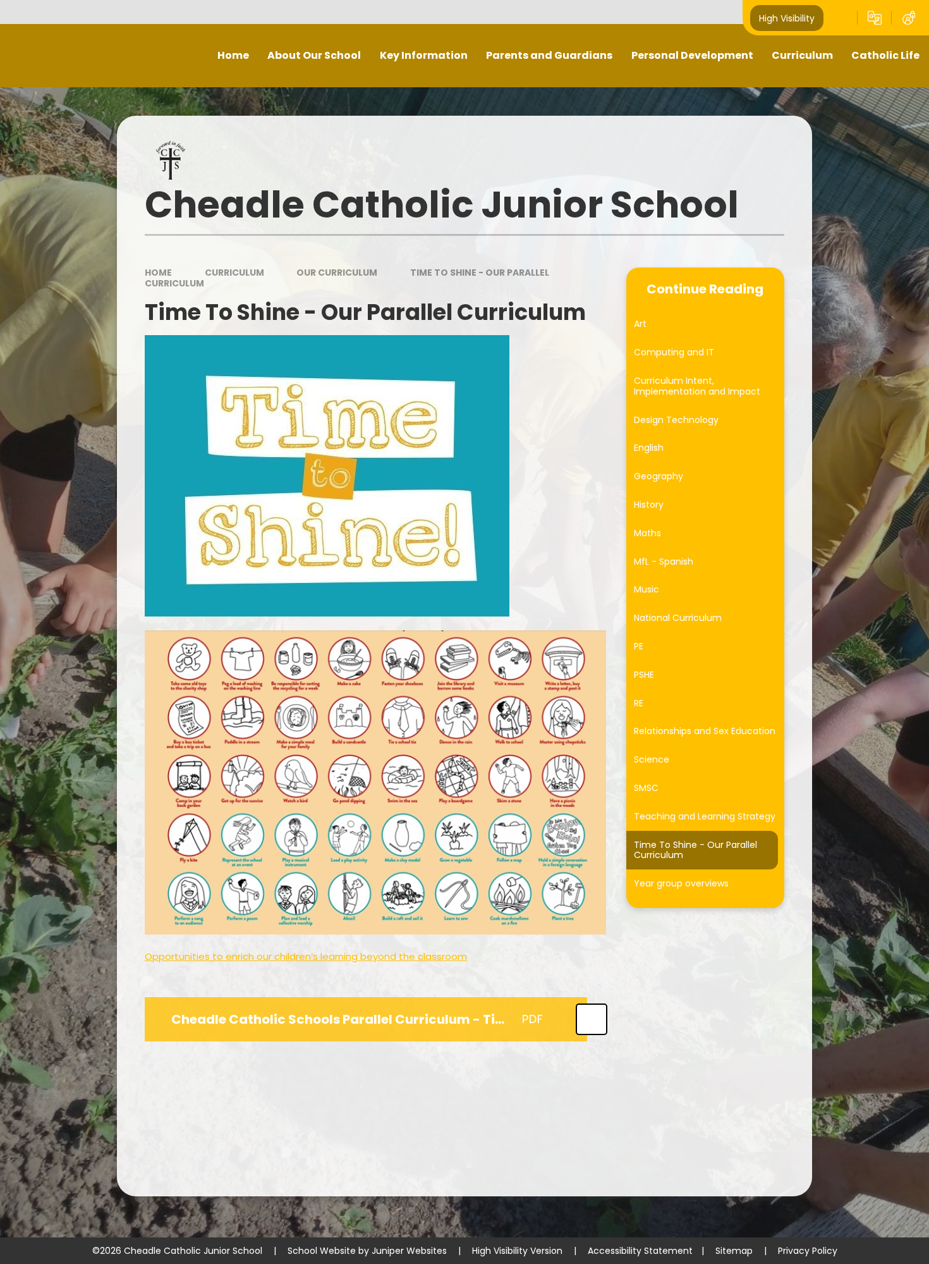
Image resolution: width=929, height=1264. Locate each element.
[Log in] (909, 17)
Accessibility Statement (640, 1250)
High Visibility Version (517, 1250)
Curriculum (234, 272)
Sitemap (734, 1250)
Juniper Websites (409, 1250)
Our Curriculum (336, 272)
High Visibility (787, 17)
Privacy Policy (807, 1250)
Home (158, 272)
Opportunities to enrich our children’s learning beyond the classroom (306, 956)
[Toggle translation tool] (875, 17)
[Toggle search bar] (840, 17)
